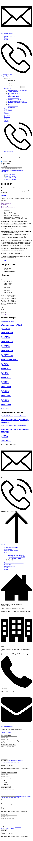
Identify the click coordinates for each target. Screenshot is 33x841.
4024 (5, 260)
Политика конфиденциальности (13, 563)
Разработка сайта (6, 732)
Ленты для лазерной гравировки (17, 90)
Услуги (6, 112)
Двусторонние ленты (14, 93)
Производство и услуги (11, 550)
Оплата (6, 113)
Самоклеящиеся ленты (11, 547)
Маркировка (8, 110)
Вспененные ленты (13, 96)
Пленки (10, 104)
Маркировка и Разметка (15, 99)
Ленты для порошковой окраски (17, 102)
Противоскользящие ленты (16, 101)
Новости (6, 39)
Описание (4, 204)
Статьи (6, 120)
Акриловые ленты (13, 98)
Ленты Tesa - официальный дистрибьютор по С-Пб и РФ (16, 556)
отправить (4, 760)
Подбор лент (8, 109)
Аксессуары (11, 107)
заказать (3, 830)
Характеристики (6, 203)
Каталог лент (8, 88)
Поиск (19, 168)
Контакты (7, 117)
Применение (4, 206)
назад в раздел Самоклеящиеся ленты (12, 170)
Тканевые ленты (13, 91)
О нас (6, 38)
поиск (23, 86)
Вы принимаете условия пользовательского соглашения (16, 796)
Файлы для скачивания (8, 207)
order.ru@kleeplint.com (7, 726)
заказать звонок (5, 787)
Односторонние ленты (14, 95)
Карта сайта (7, 564)
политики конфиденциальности (11, 827)
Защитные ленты (13, 106)
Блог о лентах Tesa (9, 36)
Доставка (7, 115)
